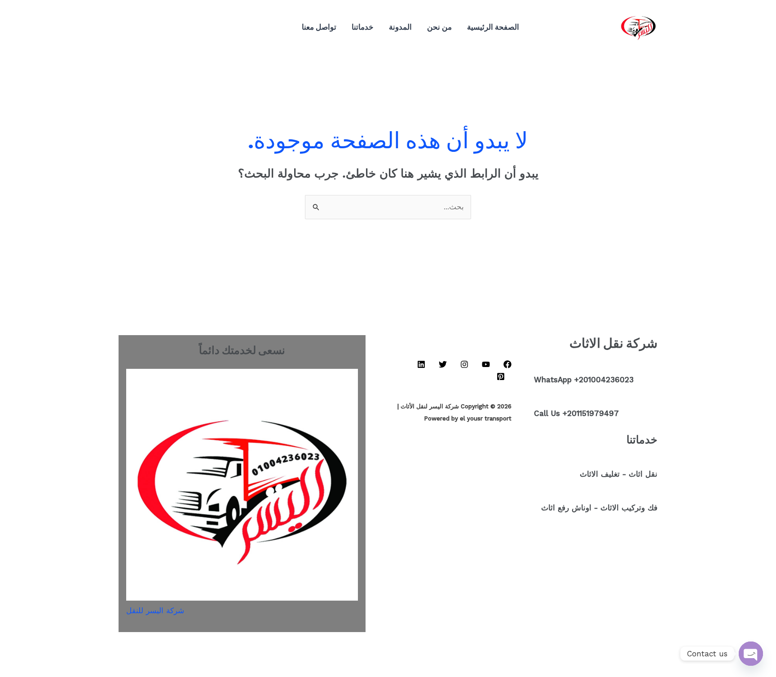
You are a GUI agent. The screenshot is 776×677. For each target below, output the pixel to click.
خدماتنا (363, 26)
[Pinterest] (169, 27)
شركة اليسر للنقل (155, 610)
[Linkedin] (196, 27)
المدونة (400, 26)
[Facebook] (236, 27)
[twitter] (182, 27)
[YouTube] (223, 27)
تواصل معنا (319, 26)
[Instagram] (209, 27)
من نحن (439, 26)
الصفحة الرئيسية (493, 26)
